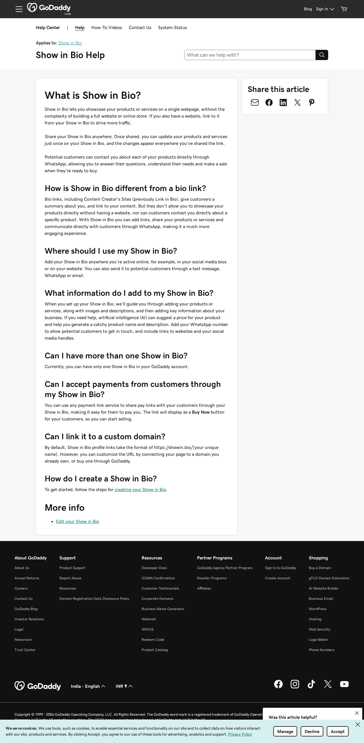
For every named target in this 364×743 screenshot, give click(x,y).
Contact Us (140, 27)
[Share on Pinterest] (312, 102)
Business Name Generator (163, 609)
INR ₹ (121, 686)
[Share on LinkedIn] (283, 102)
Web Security (319, 629)
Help (79, 27)
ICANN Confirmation (158, 578)
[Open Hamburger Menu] (17, 9)
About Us (22, 568)
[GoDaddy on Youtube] (344, 687)
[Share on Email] (255, 102)
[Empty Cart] (344, 9)
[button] (357, 713)
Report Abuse (70, 578)
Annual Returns (27, 578)
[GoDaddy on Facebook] (278, 687)
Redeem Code (153, 639)
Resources (67, 588)
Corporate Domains (157, 598)
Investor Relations (29, 619)
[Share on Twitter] (297, 102)
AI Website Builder (324, 588)
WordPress (317, 609)
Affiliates (204, 588)
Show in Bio (70, 42)
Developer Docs (154, 568)
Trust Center (25, 650)
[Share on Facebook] (269, 102)
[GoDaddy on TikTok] (311, 687)
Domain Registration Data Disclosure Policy (94, 598)
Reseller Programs (212, 578)
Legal (19, 629)
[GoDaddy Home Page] (38, 686)
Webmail (149, 619)
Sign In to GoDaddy (280, 568)
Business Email (321, 598)
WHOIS (148, 629)
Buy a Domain (320, 568)
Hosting (315, 619)
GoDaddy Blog (26, 609)
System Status (172, 27)
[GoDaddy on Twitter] (328, 687)
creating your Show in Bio (140, 489)
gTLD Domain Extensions (329, 578)
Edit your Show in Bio (77, 521)
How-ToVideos (106, 27)
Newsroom (23, 639)
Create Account (277, 578)
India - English (85, 686)
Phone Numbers (321, 650)
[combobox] (250, 55)
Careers (21, 588)
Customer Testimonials (160, 588)
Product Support (72, 568)
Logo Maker (318, 639)
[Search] (322, 55)
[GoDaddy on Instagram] (295, 687)
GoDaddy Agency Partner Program (225, 568)
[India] (49, 7)
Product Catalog (155, 650)
